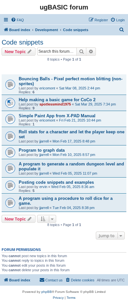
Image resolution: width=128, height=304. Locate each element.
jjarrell (44, 141)
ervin (43, 187)
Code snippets (22, 42)
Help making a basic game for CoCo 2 (57, 99)
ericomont (47, 88)
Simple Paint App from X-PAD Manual (57, 115)
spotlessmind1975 (55, 104)
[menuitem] (17, 20)
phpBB (46, 292)
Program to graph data (42, 150)
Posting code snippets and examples (56, 182)
